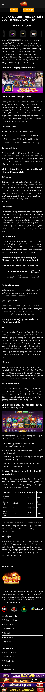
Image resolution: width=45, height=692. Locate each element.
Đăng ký (14, 10)
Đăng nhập (28, 10)
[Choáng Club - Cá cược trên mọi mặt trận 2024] (24, 4)
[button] (3, 3)
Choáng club (14, 40)
